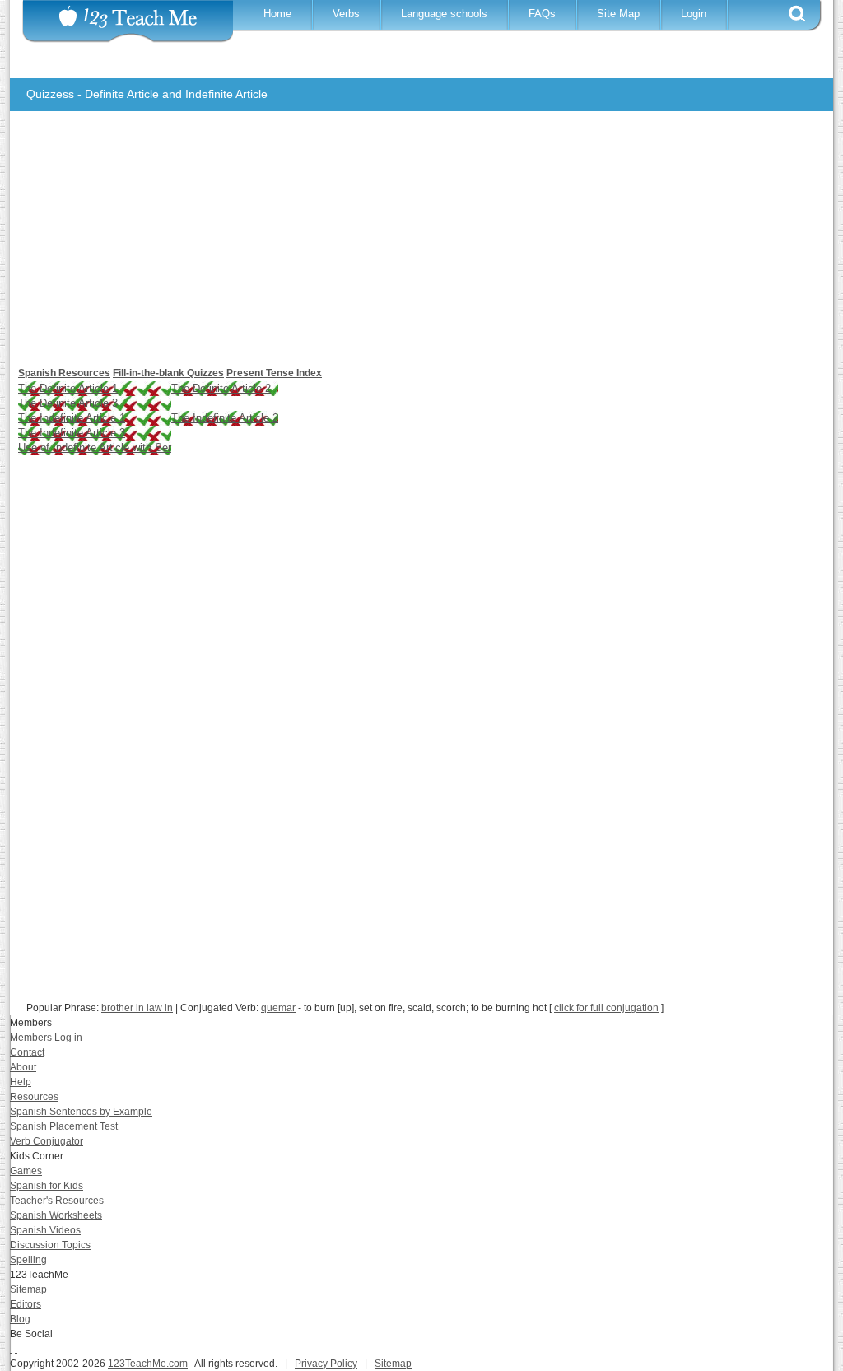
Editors (25, 1304)
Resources (34, 1097)
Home (277, 13)
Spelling (28, 1260)
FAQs (542, 13)
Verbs (346, 13)
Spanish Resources (64, 373)
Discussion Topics (50, 1245)
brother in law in (137, 1008)
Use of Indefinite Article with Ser (94, 447)
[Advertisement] (409, 247)
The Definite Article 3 (68, 403)
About (23, 1067)
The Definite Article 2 (221, 388)
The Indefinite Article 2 (224, 418)
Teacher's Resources (57, 1200)
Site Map (618, 13)
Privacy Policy (326, 1363)
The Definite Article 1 (68, 388)
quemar (278, 1008)
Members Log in (46, 1037)
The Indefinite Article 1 (71, 418)
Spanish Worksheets (56, 1215)
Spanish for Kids (46, 1185)
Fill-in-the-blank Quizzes (168, 373)
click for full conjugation (606, 1008)
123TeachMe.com (148, 1363)
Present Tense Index (274, 373)
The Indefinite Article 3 (71, 433)
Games (26, 1171)
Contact (27, 1052)
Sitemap (28, 1289)
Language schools (444, 13)
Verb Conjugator (46, 1141)
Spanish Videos (45, 1230)
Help (20, 1082)
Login (693, 13)
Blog (20, 1319)
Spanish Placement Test (64, 1126)
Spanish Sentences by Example (81, 1111)
